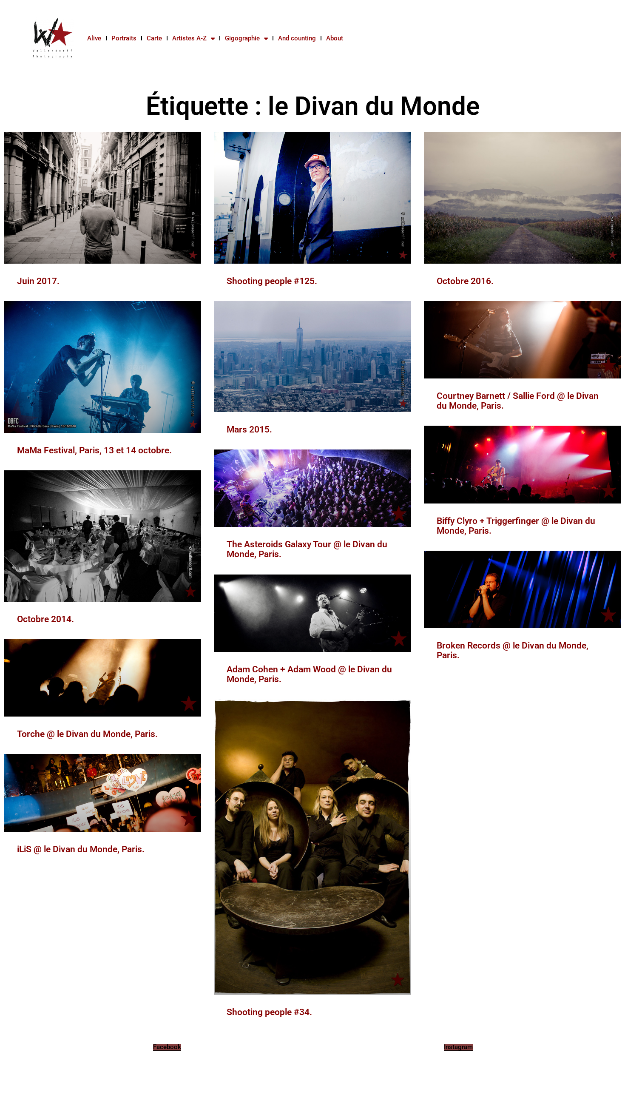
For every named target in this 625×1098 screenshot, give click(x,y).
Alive (94, 38)
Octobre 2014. (45, 619)
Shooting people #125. (272, 281)
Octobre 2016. (465, 281)
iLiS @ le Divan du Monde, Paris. (81, 849)
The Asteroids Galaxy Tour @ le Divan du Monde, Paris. (307, 549)
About (334, 38)
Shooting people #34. (269, 1012)
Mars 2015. (249, 429)
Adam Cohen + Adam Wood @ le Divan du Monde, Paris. (309, 674)
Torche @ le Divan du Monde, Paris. (87, 734)
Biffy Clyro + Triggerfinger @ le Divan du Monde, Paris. (516, 526)
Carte (154, 38)
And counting (297, 38)
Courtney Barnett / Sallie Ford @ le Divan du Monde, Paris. (518, 401)
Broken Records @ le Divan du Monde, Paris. (512, 650)
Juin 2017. (38, 281)
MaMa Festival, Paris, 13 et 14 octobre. (94, 450)
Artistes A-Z (189, 38)
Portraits (123, 38)
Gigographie (242, 38)
